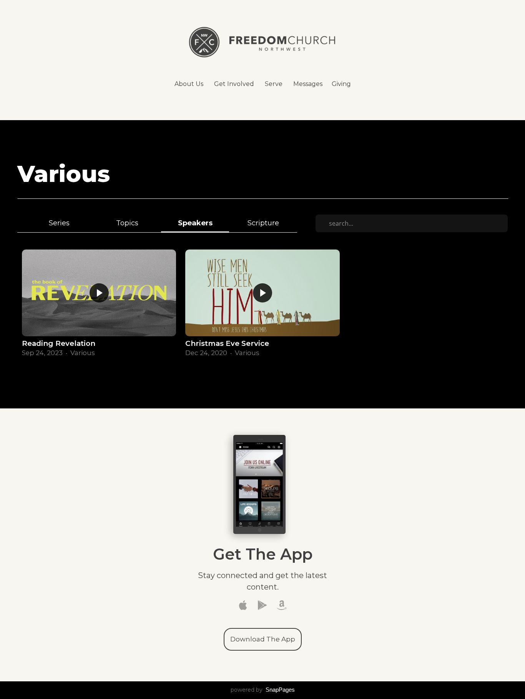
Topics (127, 222)
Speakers (195, 222)
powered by (263, 689)
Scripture (263, 222)
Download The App (262, 639)
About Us (189, 84)
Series (59, 222)
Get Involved (235, 84)
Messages (307, 84)
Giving (341, 84)
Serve (274, 84)
